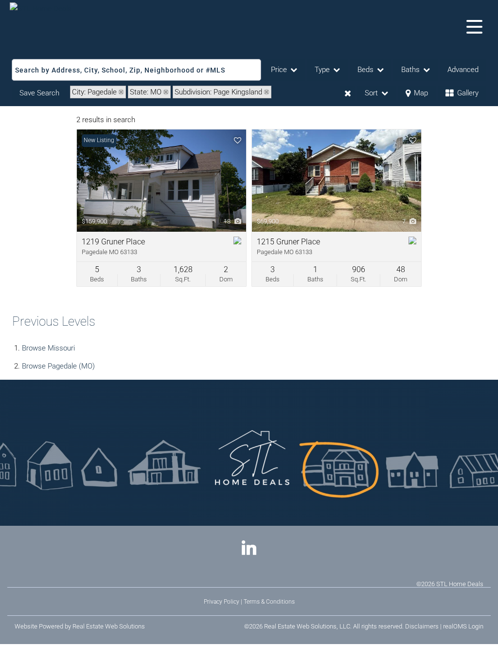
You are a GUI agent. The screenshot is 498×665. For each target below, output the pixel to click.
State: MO (145, 92)
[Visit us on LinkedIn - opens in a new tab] (249, 548)
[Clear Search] (347, 93)
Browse (48, 348)
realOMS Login (463, 626)
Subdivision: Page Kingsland (218, 92)
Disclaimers (422, 626)
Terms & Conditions (269, 601)
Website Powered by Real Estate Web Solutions (80, 626)
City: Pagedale (94, 92)
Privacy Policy (221, 601)
